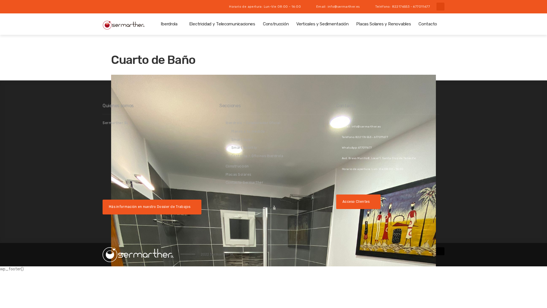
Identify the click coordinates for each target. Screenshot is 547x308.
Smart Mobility (244, 148)
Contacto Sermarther (245, 183)
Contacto (428, 24)
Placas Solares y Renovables (383, 24)
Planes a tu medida (248, 131)
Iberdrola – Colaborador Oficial (253, 123)
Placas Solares (238, 175)
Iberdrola (169, 24)
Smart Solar (242, 140)
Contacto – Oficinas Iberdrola (257, 156)
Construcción (276, 24)
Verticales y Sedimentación (322, 24)
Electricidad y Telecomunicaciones (222, 24)
